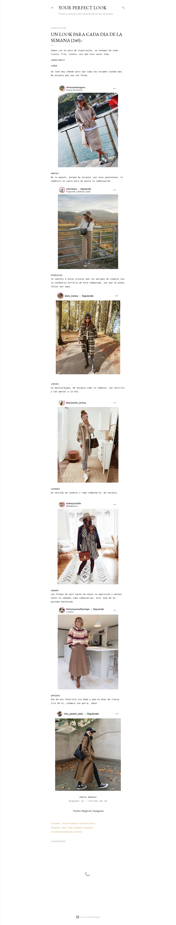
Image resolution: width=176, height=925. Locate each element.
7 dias (63, 828)
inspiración (88, 828)
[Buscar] (123, 7)
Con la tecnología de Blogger (90, 917)
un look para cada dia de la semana (66, 832)
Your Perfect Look (83, 8)
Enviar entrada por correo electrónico (78, 823)
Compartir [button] (55, 823)
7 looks (69, 828)
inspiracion (78, 828)
